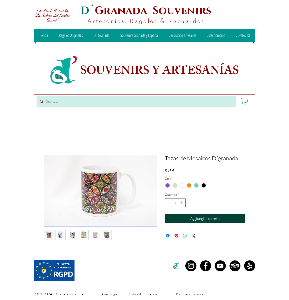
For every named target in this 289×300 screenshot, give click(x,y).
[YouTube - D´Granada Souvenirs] (220, 265)
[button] (245, 101)
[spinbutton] (175, 203)
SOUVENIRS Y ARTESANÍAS (160, 72)
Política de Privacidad (143, 294)
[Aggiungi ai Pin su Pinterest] (176, 235)
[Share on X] (193, 235)
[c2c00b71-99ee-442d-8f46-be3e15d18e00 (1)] (176, 265)
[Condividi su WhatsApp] (185, 235)
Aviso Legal (109, 294)
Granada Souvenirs (153, 11)
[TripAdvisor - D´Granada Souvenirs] (234, 265)
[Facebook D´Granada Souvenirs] (205, 265)
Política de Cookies (189, 294)
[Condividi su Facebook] (167, 235)
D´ (87, 11)
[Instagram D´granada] (190, 265)
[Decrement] (168, 203)
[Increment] (182, 203)
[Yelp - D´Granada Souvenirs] (249, 265)
